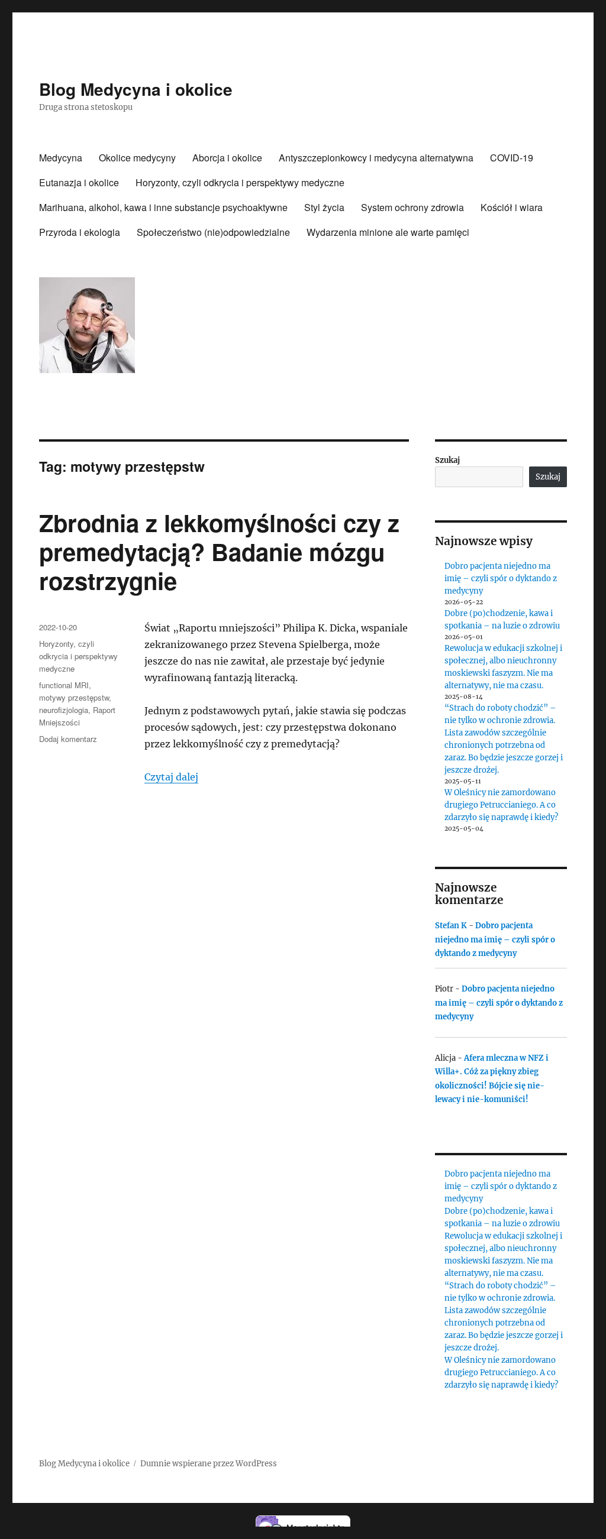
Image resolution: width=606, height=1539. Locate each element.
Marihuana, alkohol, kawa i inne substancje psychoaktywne (163, 207)
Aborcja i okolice (227, 157)
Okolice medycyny (137, 157)
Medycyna (60, 157)
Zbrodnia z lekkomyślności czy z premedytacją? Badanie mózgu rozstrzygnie (219, 551)
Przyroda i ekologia (79, 232)
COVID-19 (511, 157)
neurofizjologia (63, 709)
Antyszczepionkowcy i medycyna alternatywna (376, 157)
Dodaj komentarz (68, 738)
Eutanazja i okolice (79, 182)
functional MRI (64, 685)
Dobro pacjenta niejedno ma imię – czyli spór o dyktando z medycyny (500, 578)
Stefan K (451, 926)
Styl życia (324, 207)
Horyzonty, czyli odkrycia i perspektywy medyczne (240, 182)
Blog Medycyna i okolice (136, 89)
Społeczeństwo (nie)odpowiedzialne (213, 232)
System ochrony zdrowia (412, 207)
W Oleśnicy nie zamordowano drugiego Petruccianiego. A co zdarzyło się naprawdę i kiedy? (501, 805)
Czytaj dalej (171, 777)
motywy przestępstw (74, 697)
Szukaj (447, 460)
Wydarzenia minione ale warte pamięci (388, 232)
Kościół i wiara (512, 207)
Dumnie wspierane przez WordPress (208, 1464)
